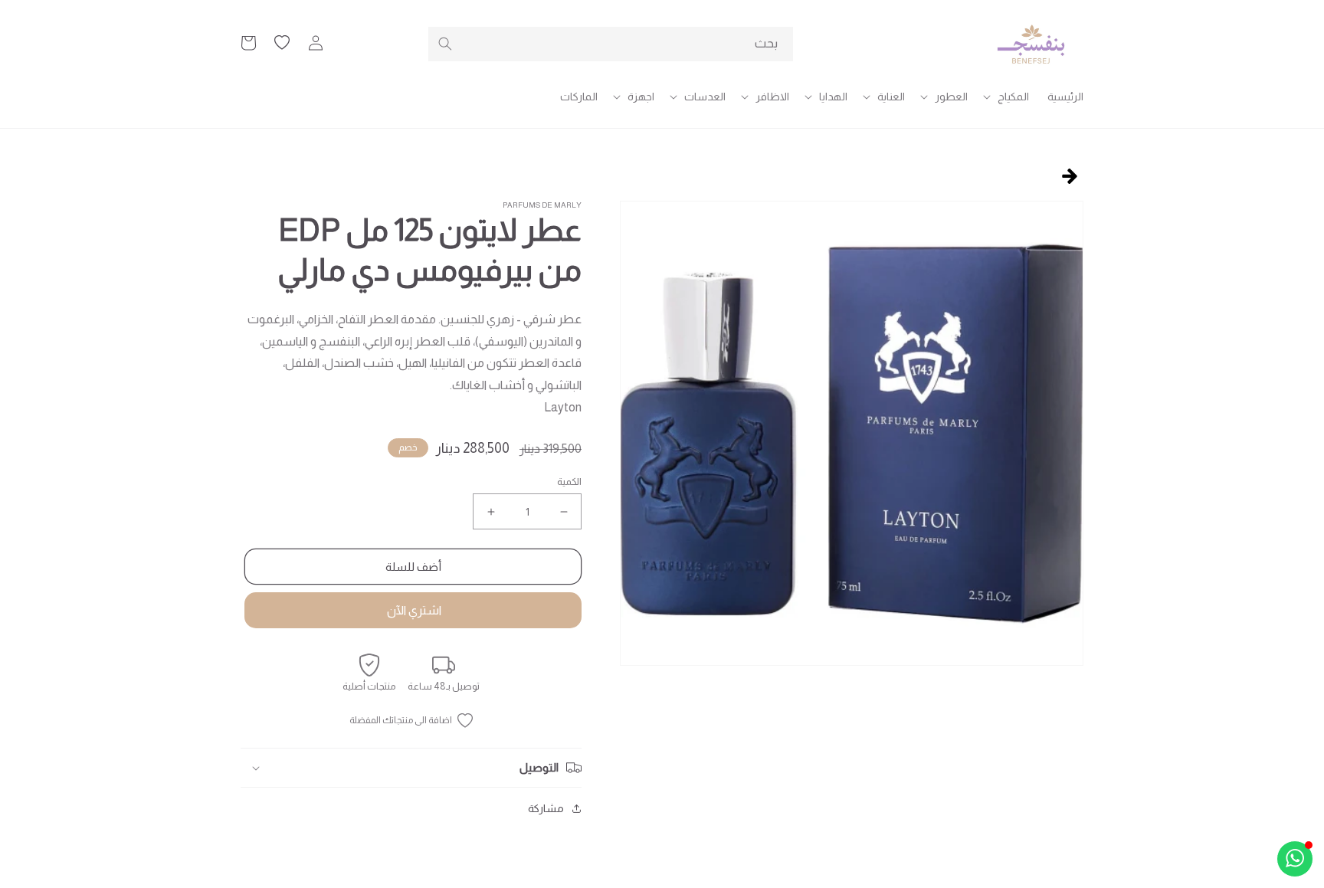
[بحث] (445, 44)
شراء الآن (413, 610)
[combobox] (610, 44)
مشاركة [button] (546, 808)
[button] (1007, 96)
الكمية (569, 481)
